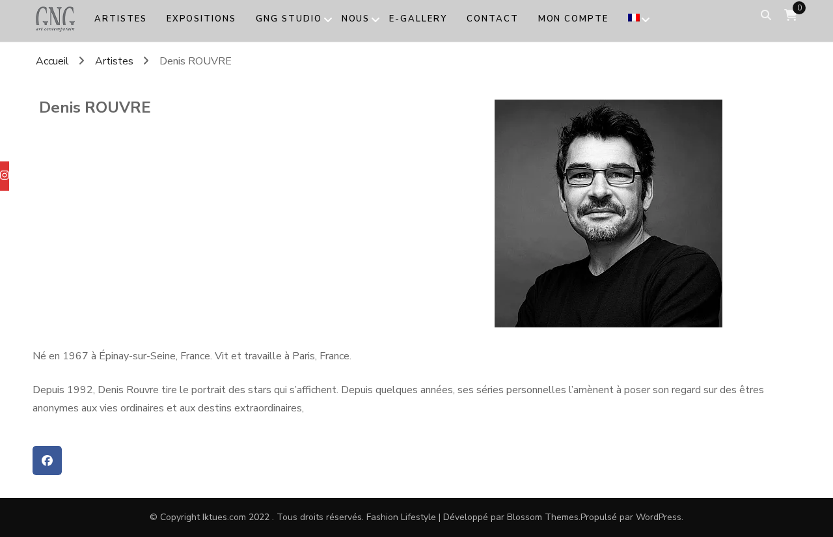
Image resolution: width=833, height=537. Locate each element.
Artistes (120, 19)
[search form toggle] (766, 15)
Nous (356, 19)
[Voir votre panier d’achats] (790, 15)
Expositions (201, 19)
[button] (47, 460)
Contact (493, 19)
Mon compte (573, 19)
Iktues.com (224, 517)
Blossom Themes (543, 517)
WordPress (658, 517)
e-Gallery (418, 19)
